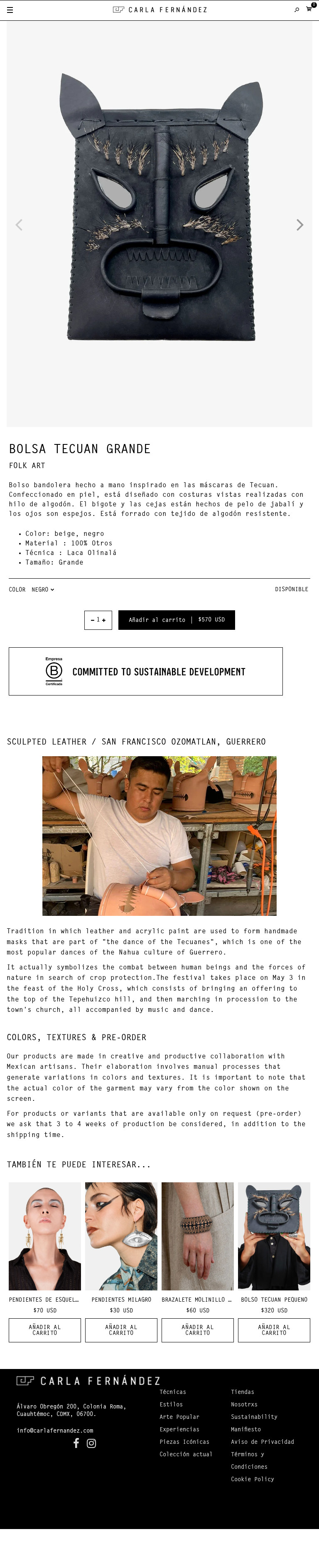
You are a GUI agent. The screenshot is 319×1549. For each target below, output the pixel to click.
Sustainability (254, 1418)
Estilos (171, 1405)
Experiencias (179, 1430)
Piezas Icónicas (184, 1442)
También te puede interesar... (79, 1165)
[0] (309, 11)
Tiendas (242, 1393)
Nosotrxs (244, 1405)
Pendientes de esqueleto (47, 1300)
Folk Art (27, 466)
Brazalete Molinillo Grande (205, 1300)
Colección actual (186, 1455)
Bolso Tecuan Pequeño (274, 1300)
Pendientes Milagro (121, 1300)
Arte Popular (179, 1418)
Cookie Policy (252, 1480)
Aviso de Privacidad (262, 1442)
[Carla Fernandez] (159, 11)
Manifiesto (246, 1430)
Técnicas (173, 1393)
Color (17, 590)
